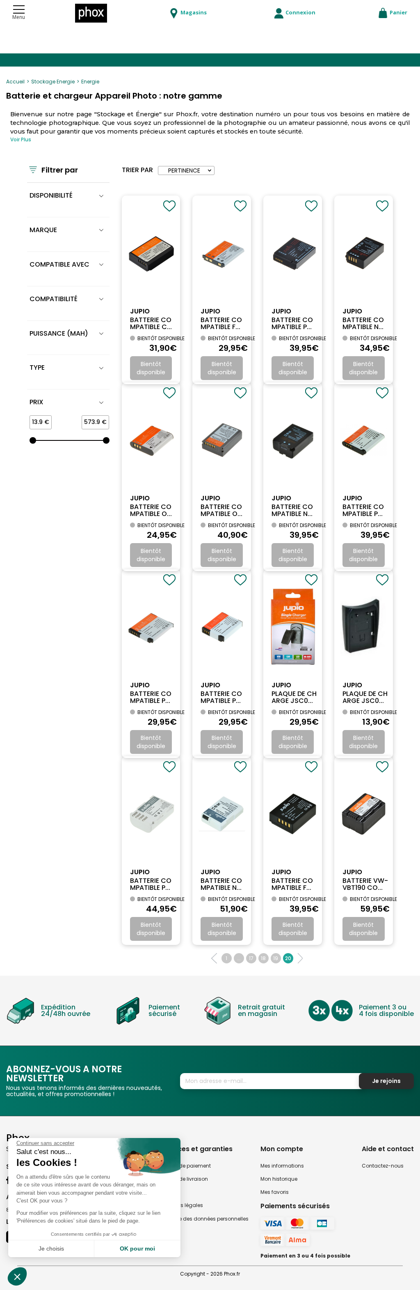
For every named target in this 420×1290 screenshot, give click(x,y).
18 (263, 958)
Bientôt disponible (151, 368)
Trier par (137, 170)
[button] (17, 1276)
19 (275, 958)
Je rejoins (386, 1081)
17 (251, 958)
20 (288, 958)
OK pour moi (137, 1248)
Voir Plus (20, 139)
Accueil (15, 81)
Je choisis (51, 1248)
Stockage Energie (53, 81)
